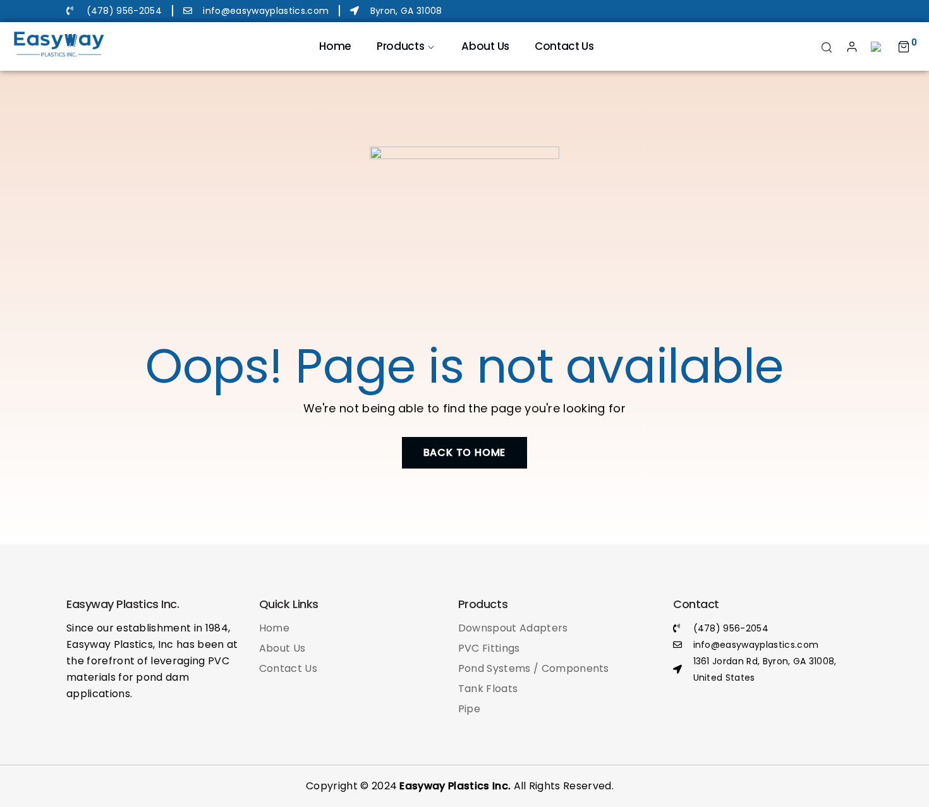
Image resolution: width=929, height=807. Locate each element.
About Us (485, 46)
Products (400, 46)
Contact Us (564, 46)
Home (335, 46)
